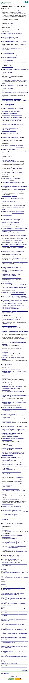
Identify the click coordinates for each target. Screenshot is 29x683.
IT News (12, 176)
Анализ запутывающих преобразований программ (13, 452)
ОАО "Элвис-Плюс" (13, 531)
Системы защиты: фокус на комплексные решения (13, 198)
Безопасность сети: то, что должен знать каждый (13, 292)
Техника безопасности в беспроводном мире (12, 240)
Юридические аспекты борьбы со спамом (11, 510)
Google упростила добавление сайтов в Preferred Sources (13, 637)
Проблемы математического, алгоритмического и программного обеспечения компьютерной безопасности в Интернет (15, 331)
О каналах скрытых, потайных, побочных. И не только (14, 80)
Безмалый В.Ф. (5, 429)
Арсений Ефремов (6, 327)
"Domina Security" (16, 543)
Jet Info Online (11, 226)
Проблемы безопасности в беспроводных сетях (13, 174)
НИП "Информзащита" (14, 258)
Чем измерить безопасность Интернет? (11, 369)
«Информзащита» (20, 147)
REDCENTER (12, 156)
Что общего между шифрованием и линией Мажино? (14, 400)
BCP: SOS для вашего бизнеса (9, 326)
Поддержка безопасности (8, 191)
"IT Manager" (22, 495)
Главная (12, 676)
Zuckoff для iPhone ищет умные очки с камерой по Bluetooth (13, 629)
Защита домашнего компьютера (9, 113)
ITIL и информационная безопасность (10, 37)
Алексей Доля (5, 102)
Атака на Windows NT (7, 364)
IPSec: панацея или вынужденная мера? (11, 178)
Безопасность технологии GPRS (9, 414)
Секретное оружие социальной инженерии (11, 472)
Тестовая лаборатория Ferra (9, 131)
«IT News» (4, 382)
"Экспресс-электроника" (16, 168)
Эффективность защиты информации (10, 489)
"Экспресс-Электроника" (15, 135)
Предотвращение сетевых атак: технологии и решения (14, 85)
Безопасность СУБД (7, 167)
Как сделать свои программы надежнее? (11, 479)
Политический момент (7, 215)
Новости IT (3, 569)
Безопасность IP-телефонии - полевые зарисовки (13, 211)
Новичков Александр (7, 308)
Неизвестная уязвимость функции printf (11, 388)
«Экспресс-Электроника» (16, 205)
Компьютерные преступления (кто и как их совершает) (14, 564)
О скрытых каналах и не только (9, 514)
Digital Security (17, 111)
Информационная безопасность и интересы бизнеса (14, 546)
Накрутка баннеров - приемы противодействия (12, 462)
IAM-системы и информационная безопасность (13, 145)
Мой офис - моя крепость (8, 104)
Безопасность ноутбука (7, 421)
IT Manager (13, 327)
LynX (3, 209)
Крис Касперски (6, 365)
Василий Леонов (6, 129)
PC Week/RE (14, 184)
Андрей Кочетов (6, 115)
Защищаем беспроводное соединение (11, 203)
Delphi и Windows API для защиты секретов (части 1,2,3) (15, 262)
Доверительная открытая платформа (10, 499)
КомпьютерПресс (14, 254)
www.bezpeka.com (17, 430)
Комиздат (13, 290)
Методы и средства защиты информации (12, 448)
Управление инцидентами (8, 53)
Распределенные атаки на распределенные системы (14, 74)
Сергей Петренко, (14, 353)
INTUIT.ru (12, 143)
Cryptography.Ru (22, 338)
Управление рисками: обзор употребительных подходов (15, 10)
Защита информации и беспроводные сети (12, 154)
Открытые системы (22, 551)
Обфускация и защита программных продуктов (13, 207)
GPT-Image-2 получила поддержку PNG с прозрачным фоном (14, 633)
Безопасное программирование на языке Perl (12, 476)
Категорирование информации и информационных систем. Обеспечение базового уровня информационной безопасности (15, 92)
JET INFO (18, 12)
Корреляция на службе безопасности (10, 256)
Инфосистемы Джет (14, 55)
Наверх (16, 676)
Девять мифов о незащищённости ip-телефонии (13, 182)
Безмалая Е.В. (13, 429)
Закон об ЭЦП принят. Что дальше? (10, 555)
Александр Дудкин (6, 386)
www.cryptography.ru (13, 436)
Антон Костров (6, 125)
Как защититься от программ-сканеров (11, 274)
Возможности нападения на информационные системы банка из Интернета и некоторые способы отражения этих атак (14, 343)
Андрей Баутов (6, 490)
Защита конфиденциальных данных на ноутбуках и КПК (15, 69)
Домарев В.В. (5, 222)
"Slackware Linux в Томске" (16, 120)
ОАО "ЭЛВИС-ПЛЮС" (13, 547)
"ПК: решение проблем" (18, 477)
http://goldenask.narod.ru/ (16, 115)
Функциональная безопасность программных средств (14, 224)
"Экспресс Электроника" (7, 60)
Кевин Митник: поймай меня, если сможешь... (12, 33)
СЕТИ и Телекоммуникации (18, 213)
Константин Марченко (7, 111)
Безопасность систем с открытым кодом (11, 506)
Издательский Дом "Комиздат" (9, 275)
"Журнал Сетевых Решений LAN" (17, 464)
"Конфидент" (14, 538)
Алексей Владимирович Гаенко (9, 161)
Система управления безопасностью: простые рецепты (14, 170)
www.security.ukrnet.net (14, 222)
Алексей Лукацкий (6, 371)
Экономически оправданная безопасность (11, 278)
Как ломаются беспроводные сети (10, 128)
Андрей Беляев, (6, 353)
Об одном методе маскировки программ (11, 457)
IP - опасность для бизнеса (8, 394)
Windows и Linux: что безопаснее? (10, 149)
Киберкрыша (5, 378)
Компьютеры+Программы (19, 189)
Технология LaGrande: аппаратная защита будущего (14, 384)
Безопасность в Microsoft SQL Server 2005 (12, 22)
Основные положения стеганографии (10, 559)
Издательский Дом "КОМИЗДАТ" (18, 242)
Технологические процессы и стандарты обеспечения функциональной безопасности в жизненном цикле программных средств (14, 230)
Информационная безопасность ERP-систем (12, 29)
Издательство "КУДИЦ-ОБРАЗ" (9, 196)
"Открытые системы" (19, 391)
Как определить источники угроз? (10, 550)
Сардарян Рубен (16, 308)
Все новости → (25, 670)
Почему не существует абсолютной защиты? (12, 407)
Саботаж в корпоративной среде (9, 57)
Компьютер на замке (7, 283)
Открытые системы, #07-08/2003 (18, 490)
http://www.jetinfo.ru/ (16, 515)
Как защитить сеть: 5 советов (9, 25)
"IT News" (11, 23)
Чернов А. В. (5, 453)
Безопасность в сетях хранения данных (11, 133)
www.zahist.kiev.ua (21, 429)
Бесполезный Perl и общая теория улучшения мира (14, 296)
